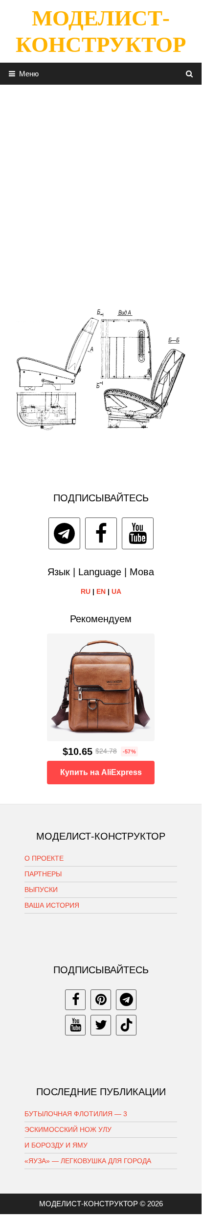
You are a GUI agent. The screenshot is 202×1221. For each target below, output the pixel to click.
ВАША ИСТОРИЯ (51, 905)
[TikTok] (126, 1025)
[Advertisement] (101, 185)
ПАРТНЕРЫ (43, 874)
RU (85, 591)
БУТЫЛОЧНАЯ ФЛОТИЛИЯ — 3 (75, 1114)
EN (101, 591)
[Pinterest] (100, 999)
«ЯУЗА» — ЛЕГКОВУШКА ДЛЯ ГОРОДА (87, 1161)
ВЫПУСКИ (41, 889)
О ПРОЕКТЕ (44, 858)
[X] (100, 1025)
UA (116, 591)
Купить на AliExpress (101, 772)
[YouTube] (138, 533)
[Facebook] (101, 533)
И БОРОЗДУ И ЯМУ (56, 1145)
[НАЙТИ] (190, 74)
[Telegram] (64, 533)
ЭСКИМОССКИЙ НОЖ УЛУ (68, 1129)
